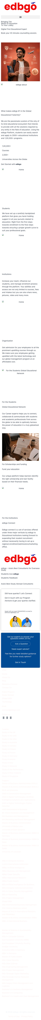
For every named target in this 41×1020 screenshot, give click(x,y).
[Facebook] (3, 717)
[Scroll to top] (38, 1012)
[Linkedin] (10, 717)
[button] (20, 17)
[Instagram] (7, 717)
